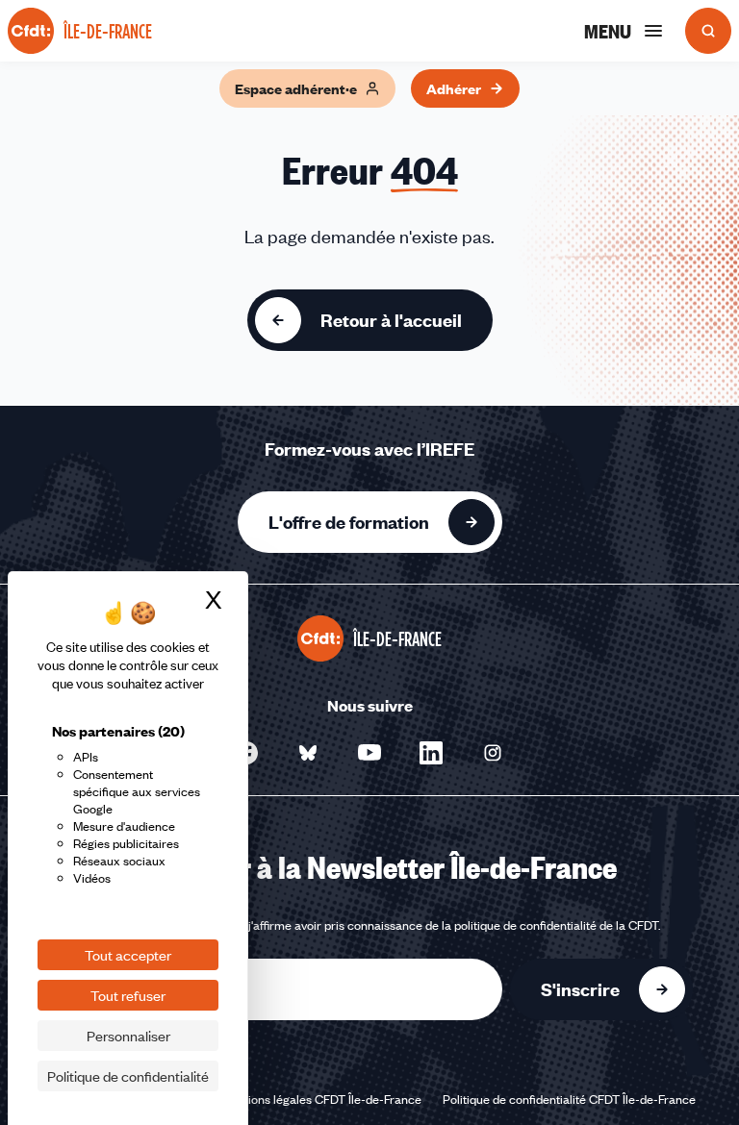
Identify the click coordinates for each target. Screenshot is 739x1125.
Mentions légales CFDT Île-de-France (321, 1099)
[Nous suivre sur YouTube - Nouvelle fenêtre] (369, 752)
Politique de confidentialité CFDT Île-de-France (569, 1099)
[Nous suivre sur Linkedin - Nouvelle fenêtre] (431, 752)
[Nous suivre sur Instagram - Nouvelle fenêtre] (492, 752)
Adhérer (453, 88)
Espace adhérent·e (296, 88)
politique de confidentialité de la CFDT (556, 925)
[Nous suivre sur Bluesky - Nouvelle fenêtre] (307, 752)
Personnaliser (128, 1035)
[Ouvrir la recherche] (708, 31)
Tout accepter (128, 954)
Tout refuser (128, 995)
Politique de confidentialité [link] (128, 1076)
